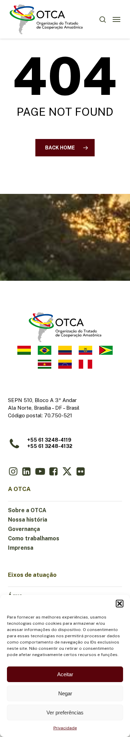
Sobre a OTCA (27, 510)
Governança (24, 529)
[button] (119, 603)
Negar (65, 693)
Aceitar (65, 674)
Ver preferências (65, 712)
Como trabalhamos (33, 538)
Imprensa (20, 547)
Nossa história (27, 519)
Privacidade (65, 728)
